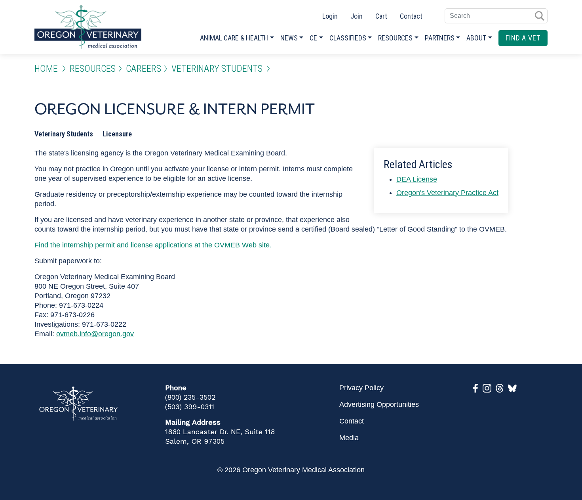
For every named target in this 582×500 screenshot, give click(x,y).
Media (349, 438)
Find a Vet (523, 38)
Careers (143, 68)
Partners (440, 38)
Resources (395, 38)
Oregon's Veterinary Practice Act (447, 193)
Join (356, 16)
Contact (411, 16)
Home (46, 68)
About (476, 38)
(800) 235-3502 (190, 397)
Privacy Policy (361, 388)
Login (330, 16)
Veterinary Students (216, 68)
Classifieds (347, 38)
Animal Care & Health (234, 38)
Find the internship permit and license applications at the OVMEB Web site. (153, 245)
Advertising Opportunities (379, 404)
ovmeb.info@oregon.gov (95, 334)
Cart (381, 16)
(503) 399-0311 (189, 406)
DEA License (416, 179)
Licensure (117, 134)
